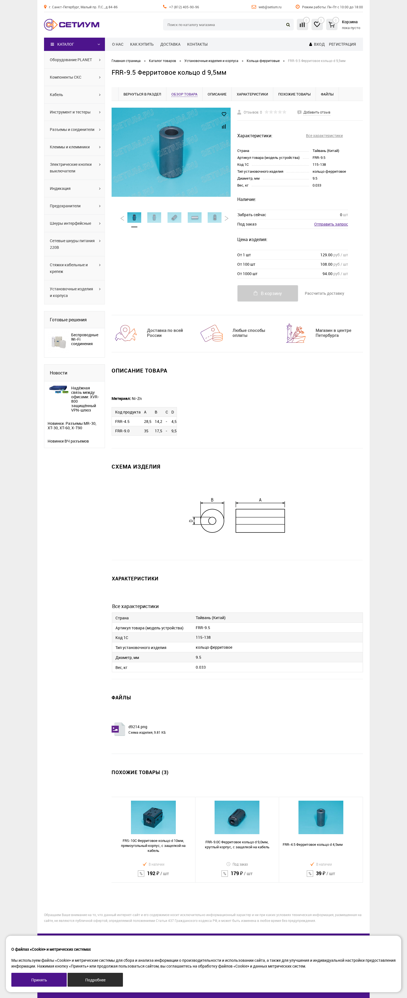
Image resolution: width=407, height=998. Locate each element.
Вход (319, 44)
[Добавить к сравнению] (224, 126)
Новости (58, 373)
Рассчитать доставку (324, 293)
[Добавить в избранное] (224, 114)
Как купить (142, 44)
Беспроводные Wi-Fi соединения (84, 339)
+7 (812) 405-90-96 (184, 7)
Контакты (197, 44)
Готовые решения (68, 320)
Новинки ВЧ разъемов (68, 441)
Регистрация (342, 44)
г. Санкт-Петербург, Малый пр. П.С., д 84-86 (83, 7)
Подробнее (95, 980)
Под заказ (240, 864)
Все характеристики (324, 135)
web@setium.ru (270, 7)
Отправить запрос (331, 224)
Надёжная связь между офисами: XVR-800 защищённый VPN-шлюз (85, 399)
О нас (117, 44)
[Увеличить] (171, 152)
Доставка (170, 44)
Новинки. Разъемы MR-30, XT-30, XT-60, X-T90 (72, 425)
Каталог (65, 44)
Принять (39, 980)
